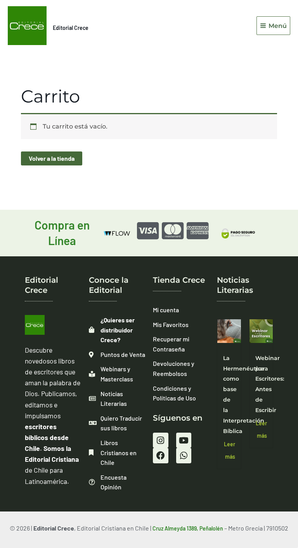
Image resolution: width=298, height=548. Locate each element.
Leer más (229, 450)
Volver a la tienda (51, 158)
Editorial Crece (70, 27)
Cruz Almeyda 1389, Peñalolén (187, 528)
